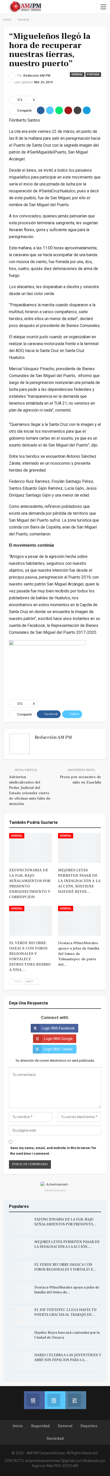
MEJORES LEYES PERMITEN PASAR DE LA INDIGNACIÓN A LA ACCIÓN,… (67, 1244)
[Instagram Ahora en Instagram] (76, 1400)
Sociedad (55, 1438)
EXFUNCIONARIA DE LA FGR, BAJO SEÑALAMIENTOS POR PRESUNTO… (65, 1222)
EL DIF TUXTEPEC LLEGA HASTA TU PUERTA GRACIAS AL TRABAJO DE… (65, 1312)
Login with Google (58, 1039)
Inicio (18, 1426)
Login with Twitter (58, 1049)
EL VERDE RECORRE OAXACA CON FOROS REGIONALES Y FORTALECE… (65, 1267)
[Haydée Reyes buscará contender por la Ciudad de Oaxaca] (20, 1338)
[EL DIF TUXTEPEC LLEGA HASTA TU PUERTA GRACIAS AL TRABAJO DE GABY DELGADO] (20, 1316)
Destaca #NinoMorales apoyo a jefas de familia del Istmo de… (66, 1290)
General (77, 74)
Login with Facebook (58, 1028)
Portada (93, 74)
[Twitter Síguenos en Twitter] (55, 1400)
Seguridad (40, 1426)
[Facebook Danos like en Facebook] (34, 1400)
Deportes (89, 1426)
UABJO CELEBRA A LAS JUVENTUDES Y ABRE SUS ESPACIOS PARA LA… (67, 1357)
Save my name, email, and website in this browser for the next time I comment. (53, 1150)
